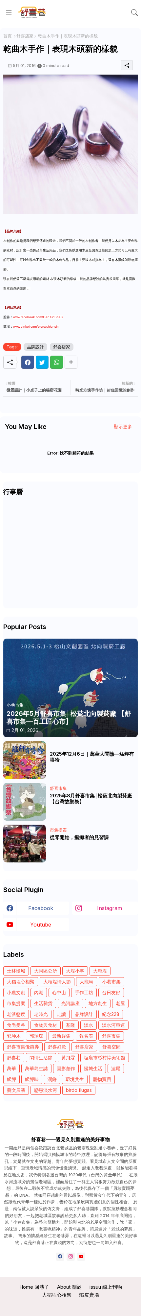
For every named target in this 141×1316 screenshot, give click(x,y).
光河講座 (70, 1003)
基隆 (70, 1025)
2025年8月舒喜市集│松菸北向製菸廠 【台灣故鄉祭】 (91, 799)
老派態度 (16, 1014)
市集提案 (16, 1003)
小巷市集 (111, 981)
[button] (134, 12)
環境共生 (75, 1079)
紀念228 (110, 1014)
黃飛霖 (68, 1057)
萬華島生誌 (36, 1068)
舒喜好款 (57, 1046)
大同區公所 (45, 971)
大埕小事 (75, 971)
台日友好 (111, 992)
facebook (40, 908)
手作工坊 (84, 992)
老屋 (120, 1003)
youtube (40, 924)
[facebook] (60, 1257)
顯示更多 (123, 426)
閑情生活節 (41, 1057)
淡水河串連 (113, 1025)
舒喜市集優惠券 (23, 1046)
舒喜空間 (111, 1046)
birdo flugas (79, 1090)
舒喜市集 (111, 1036)
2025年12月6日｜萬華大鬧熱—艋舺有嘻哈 (92, 757)
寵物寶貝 (102, 1079)
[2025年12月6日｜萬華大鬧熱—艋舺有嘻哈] (24, 760)
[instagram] (71, 1257)
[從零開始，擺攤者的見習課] (24, 843)
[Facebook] (27, 362)
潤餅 (52, 1079)
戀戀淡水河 (45, 1090)
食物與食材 (45, 1025)
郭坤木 (14, 1036)
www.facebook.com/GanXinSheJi (38, 317)
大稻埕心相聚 (20, 981)
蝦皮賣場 (89, 1295)
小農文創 (16, 992)
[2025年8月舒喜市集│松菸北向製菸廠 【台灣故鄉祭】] (24, 802)
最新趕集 (61, 1036)
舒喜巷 (14, 1057)
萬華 (11, 1068)
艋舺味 (32, 1079)
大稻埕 (100, 971)
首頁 (7, 35)
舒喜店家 (24, 35)
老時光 (41, 1014)
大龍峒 (86, 981)
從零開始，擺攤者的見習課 (79, 837)
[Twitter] (42, 362)
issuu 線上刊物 (106, 1287)
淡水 (88, 1025)
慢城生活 (93, 1068)
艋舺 (11, 1079)
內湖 (38, 992)
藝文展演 (16, 1090)
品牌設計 (35, 346)
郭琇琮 (36, 1036)
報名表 (86, 1036)
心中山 (59, 992)
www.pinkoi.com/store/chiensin (36, 326)
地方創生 (98, 1003)
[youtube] (81, 1257)
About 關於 (69, 1287)
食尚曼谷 (16, 1025)
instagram (109, 908)
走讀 (61, 1014)
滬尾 (115, 1068)
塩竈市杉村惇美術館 (104, 1057)
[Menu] (9, 12)
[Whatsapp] (56, 362)
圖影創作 (66, 1068)
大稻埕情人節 (57, 981)
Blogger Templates (70, 1306)
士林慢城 (16, 971)
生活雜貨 (43, 1003)
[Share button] (71, 362)
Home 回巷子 (34, 1287)
